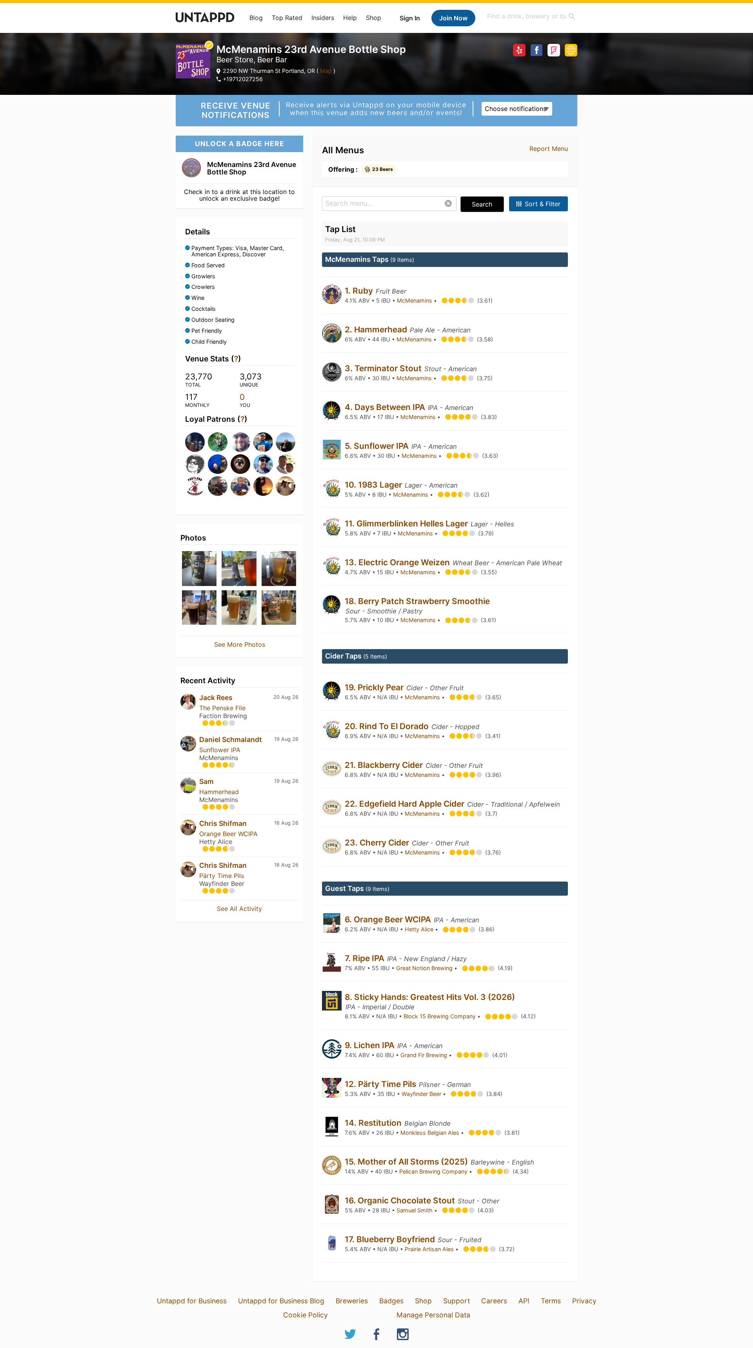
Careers (494, 1301)
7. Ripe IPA (365, 958)
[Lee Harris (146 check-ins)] (240, 464)
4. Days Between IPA (386, 407)
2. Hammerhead (377, 329)
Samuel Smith (415, 1210)
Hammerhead (219, 792)
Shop (373, 18)
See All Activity (239, 909)
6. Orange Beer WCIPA (389, 919)
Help (350, 18)
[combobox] (531, 16)
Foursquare (553, 50)
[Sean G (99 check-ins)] (217, 486)
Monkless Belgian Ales (430, 1132)
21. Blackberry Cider (385, 765)
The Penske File (222, 708)
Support (456, 1301)
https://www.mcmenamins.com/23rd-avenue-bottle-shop (571, 50)
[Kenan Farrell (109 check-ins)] (285, 464)
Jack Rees (216, 697)
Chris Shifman (223, 823)
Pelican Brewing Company (434, 1171)
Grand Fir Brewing (424, 1055)
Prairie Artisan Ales (430, 1249)
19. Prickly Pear (375, 687)
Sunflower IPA (219, 750)
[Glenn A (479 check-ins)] (262, 442)
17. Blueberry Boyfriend (391, 1239)
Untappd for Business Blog (281, 1301)
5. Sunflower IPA (378, 446)
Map (325, 70)
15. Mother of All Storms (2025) (407, 1162)
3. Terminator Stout (384, 368)
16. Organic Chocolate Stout (401, 1200)
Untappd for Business (192, 1301)
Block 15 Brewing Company (440, 1016)
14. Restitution (374, 1123)
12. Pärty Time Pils (381, 1084)
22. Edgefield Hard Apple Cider (405, 804)
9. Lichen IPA (371, 1045)
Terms (551, 1301)
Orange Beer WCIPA (228, 834)
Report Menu (548, 148)
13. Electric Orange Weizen (398, 562)
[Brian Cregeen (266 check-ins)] (217, 464)
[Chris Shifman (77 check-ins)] (285, 486)
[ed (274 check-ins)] (194, 464)
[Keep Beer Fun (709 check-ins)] (194, 442)
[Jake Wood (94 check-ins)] (240, 486)
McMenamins (415, 300)
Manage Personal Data (433, 1315)
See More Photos (239, 644)
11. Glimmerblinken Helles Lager (407, 523)
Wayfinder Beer (422, 1093)
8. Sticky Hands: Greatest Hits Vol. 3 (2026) (430, 997)
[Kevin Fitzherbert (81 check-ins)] (262, 486)
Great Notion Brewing (425, 968)
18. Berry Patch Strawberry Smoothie (417, 601)
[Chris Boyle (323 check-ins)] (285, 442)
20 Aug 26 (285, 697)
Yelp (519, 50)
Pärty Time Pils (221, 876)
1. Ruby (360, 291)
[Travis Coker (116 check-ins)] (262, 464)
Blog (256, 18)
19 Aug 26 (286, 739)
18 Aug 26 (286, 823)
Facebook (536, 50)
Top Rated (287, 18)
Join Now (453, 18)
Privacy (584, 1301)
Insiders (322, 18)
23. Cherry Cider (378, 842)
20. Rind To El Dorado (388, 726)
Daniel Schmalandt (230, 739)
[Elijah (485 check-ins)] (240, 442)
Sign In (410, 18)
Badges (391, 1301)
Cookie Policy (305, 1315)
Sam (206, 781)
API (523, 1301)
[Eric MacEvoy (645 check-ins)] (217, 442)
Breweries (352, 1301)
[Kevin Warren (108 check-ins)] (194, 486)
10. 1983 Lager (374, 485)
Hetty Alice (420, 929)
